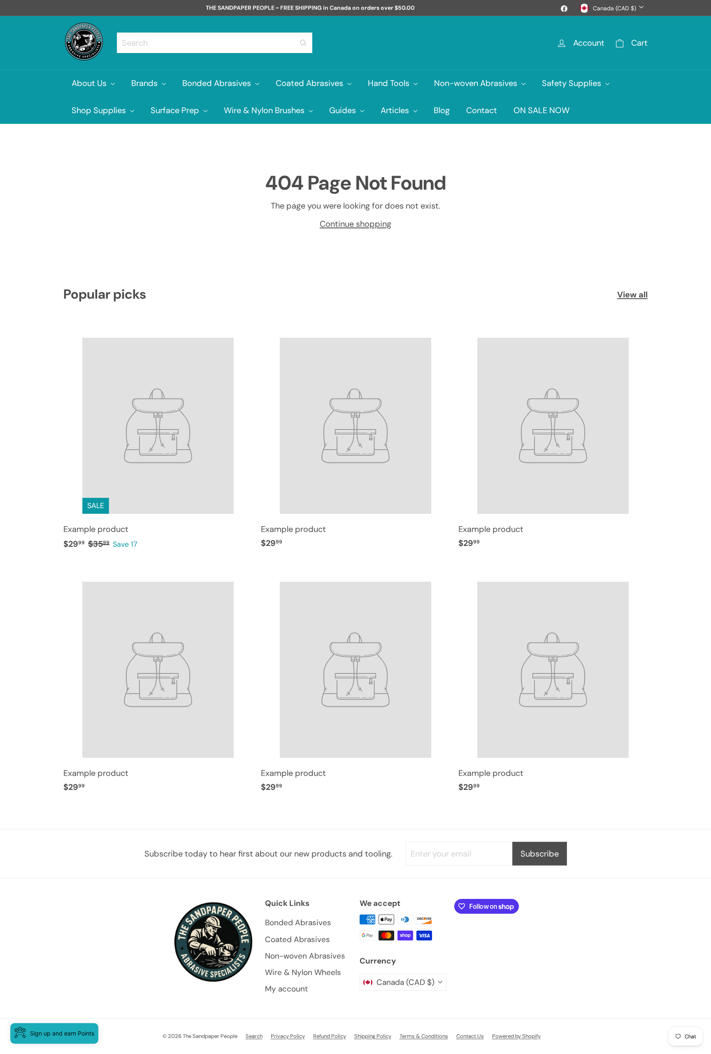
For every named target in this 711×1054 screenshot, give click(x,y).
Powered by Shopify (516, 1036)
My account (286, 989)
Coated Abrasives (310, 83)
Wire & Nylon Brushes (265, 110)
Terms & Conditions (424, 1036)
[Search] (303, 43)
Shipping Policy (372, 1036)
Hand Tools (389, 83)
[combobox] (214, 43)
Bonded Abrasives (217, 83)
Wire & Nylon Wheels (303, 972)
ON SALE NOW (541, 110)
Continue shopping (355, 223)
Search (254, 1036)
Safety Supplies (572, 83)
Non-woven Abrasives (476, 83)
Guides (343, 110)
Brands (145, 83)
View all (632, 294)
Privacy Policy (288, 1036)
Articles (396, 110)
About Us (90, 83)
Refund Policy (329, 1036)
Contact (481, 110)
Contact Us (470, 1036)
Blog (442, 110)
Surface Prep (176, 110)
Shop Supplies (100, 110)
